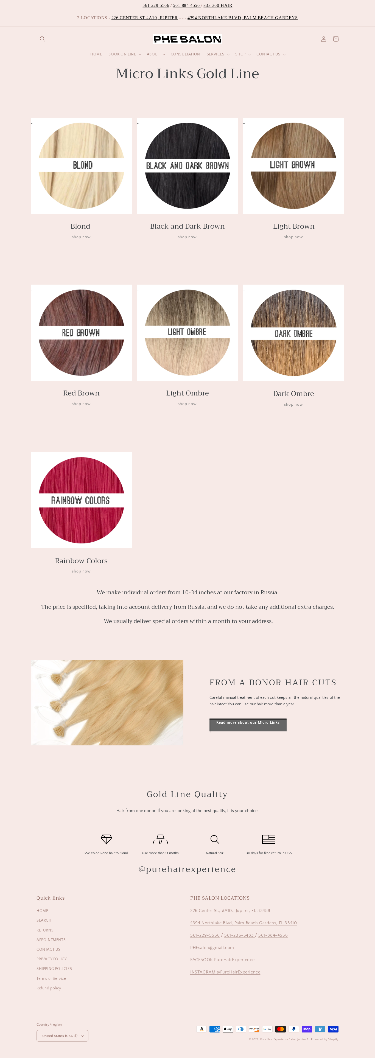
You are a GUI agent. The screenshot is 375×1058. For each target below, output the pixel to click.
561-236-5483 (239, 935)
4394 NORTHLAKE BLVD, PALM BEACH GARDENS (243, 17)
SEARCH (44, 920)
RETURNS (45, 930)
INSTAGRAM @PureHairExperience (225, 972)
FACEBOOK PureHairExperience (222, 959)
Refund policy (49, 988)
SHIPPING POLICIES (54, 969)
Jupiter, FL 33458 (253, 910)
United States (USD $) (59, 1036)
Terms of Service (51, 978)
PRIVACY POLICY (52, 959)
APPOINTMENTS (51, 940)
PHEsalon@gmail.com (212, 947)
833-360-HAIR (217, 5)
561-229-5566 (155, 5)
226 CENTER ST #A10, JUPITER (144, 17)
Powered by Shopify (324, 1039)
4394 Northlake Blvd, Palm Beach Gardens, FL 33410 (243, 923)
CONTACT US (49, 949)
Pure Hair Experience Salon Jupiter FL (285, 1039)
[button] (43, 39)
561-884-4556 (187, 5)
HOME (42, 911)
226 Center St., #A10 (211, 910)
